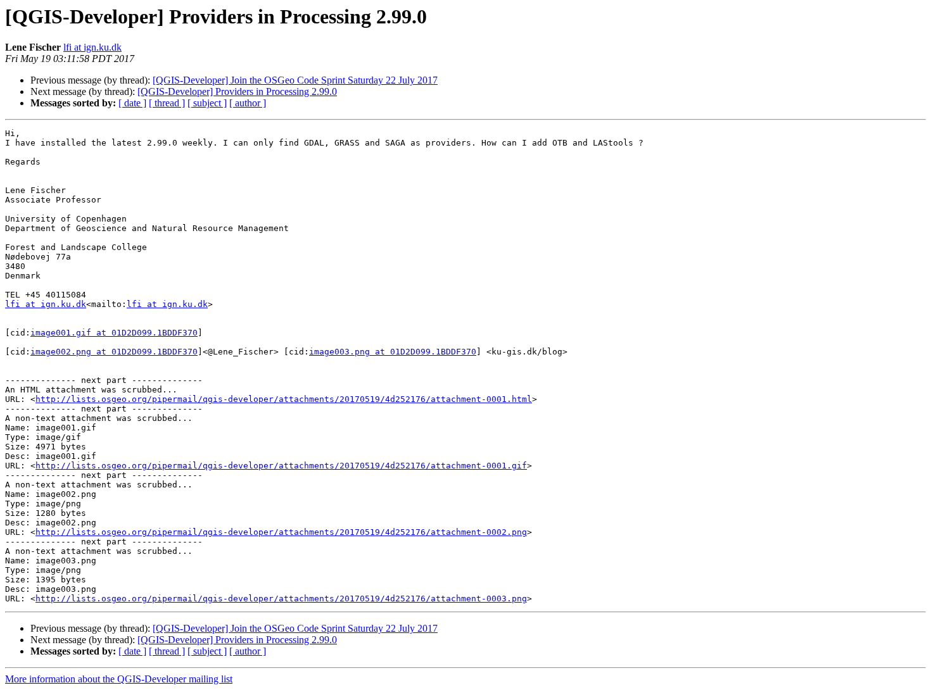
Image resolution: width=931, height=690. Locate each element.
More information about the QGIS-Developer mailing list (118, 679)
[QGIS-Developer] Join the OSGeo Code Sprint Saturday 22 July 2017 (295, 80)
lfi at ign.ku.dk (92, 47)
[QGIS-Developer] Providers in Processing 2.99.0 (237, 91)
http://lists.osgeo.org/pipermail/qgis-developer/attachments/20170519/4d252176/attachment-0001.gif (281, 465)
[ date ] (132, 102)
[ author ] (247, 102)
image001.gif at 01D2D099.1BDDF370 (114, 332)
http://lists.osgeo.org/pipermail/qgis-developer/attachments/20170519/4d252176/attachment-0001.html (283, 399)
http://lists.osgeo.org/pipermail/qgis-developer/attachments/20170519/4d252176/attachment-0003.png (281, 598)
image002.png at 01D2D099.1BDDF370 (114, 351)
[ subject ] (207, 102)
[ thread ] (167, 102)
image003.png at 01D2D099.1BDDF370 (392, 351)
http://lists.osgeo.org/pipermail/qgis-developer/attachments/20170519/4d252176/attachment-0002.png (281, 532)
